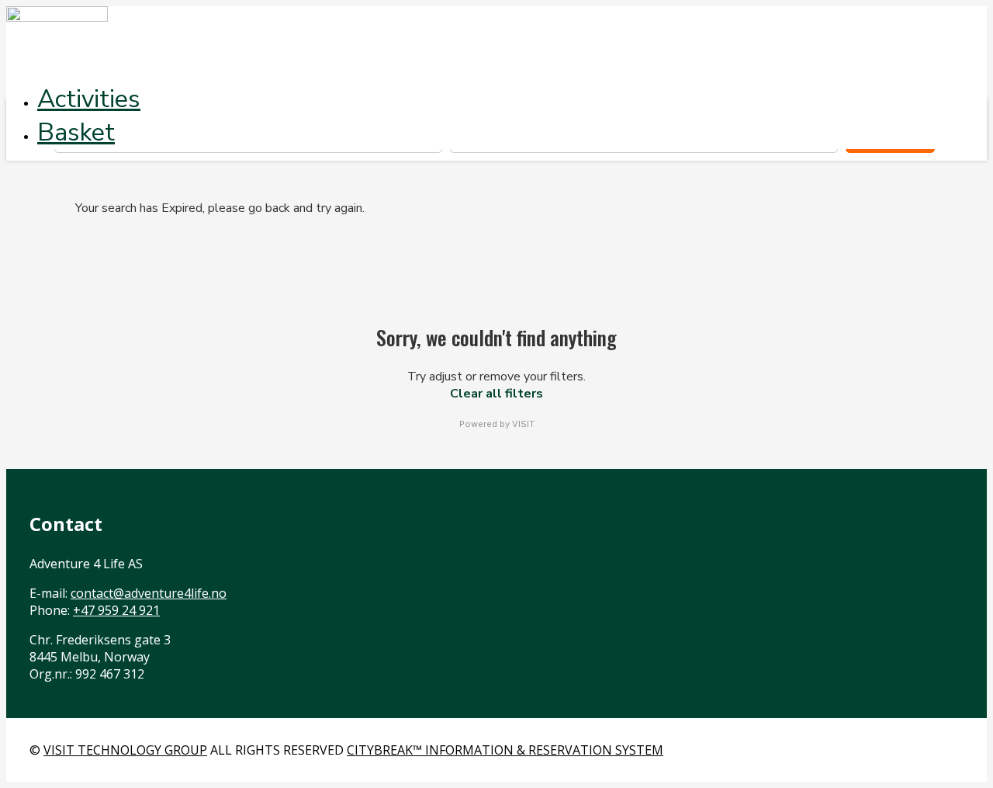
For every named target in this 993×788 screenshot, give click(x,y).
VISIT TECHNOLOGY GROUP (125, 749)
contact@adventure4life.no (149, 593)
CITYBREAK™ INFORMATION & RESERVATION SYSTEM (505, 749)
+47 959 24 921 (116, 610)
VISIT (523, 423)
